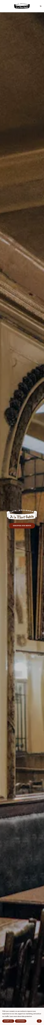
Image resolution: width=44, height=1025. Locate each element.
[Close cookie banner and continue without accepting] (39, 1021)
